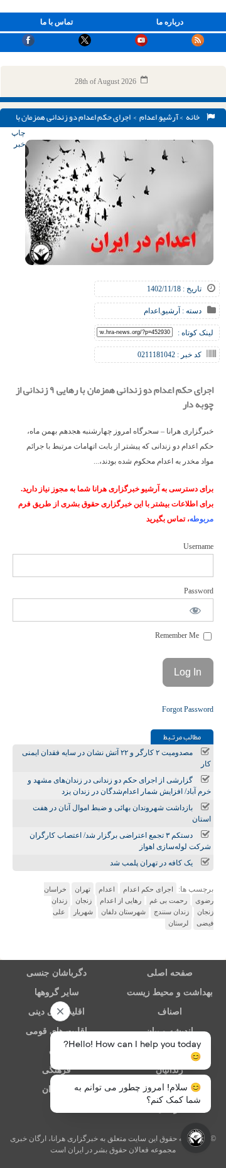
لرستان (178, 923)
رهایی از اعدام (120, 900)
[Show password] (195, 610)
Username (198, 546)
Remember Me (178, 635)
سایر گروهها (57, 992)
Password (198, 591)
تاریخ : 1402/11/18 (174, 288)
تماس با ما (56, 22)
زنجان (83, 900)
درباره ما (169, 22)
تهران (82, 889)
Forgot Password (187, 709)
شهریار (83, 911)
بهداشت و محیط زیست (170, 992)
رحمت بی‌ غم (168, 900)
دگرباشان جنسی (56, 973)
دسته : (191, 310)
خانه (194, 117)
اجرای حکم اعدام (148, 889)
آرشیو (168, 117)
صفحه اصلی (170, 973)
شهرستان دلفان (123, 911)
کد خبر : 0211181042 (169, 354)
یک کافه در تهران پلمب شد (151, 862)
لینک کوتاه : (195, 332)
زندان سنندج (171, 911)
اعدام (148, 117)
